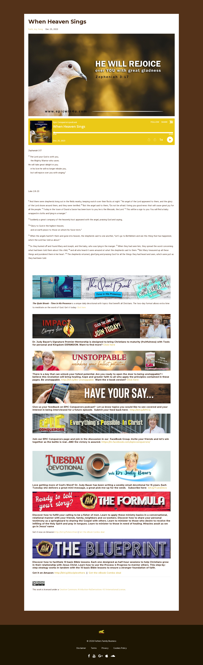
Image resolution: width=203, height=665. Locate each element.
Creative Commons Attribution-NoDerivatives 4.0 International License (92, 589)
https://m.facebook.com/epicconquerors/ (126, 442)
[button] (101, 151)
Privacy (105, 648)
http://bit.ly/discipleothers (70, 573)
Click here (81, 307)
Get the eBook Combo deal (91, 532)
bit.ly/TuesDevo (157, 487)
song (40, 29)
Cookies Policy (120, 648)
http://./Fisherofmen (65, 532)
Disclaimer (81, 648)
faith (30, 29)
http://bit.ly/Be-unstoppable (77, 379)
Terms (94, 648)
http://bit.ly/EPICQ (140, 410)
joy (35, 29)
